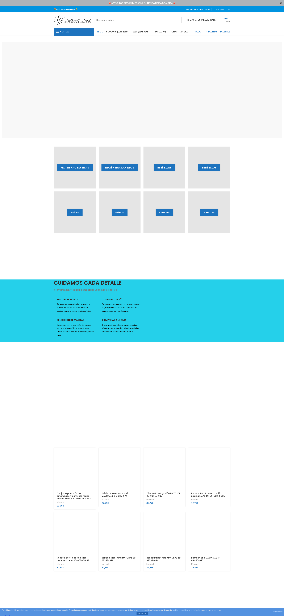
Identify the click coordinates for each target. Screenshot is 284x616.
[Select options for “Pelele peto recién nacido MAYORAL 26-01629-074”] (138, 452)
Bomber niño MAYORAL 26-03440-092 (205, 559)
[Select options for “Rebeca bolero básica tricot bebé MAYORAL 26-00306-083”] (93, 517)
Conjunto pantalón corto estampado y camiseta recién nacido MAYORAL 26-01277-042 (74, 496)
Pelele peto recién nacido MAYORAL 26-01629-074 (115, 494)
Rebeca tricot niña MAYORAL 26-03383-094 (163, 559)
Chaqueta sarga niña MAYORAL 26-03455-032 (163, 494)
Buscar (177, 20)
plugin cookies (278, 611)
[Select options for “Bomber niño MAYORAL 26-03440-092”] (228, 517)
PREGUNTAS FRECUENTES (218, 32)
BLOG (198, 32)
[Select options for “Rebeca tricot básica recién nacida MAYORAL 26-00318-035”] (228, 452)
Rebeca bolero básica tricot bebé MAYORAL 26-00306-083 (73, 559)
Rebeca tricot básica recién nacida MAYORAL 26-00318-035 (208, 494)
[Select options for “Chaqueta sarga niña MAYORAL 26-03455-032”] (183, 452)
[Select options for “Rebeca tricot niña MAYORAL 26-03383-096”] (138, 517)
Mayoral (60, 502)
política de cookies (180, 610)
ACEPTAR (142, 614)
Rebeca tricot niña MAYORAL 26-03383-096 (119, 559)
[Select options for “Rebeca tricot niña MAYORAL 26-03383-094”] (183, 517)
